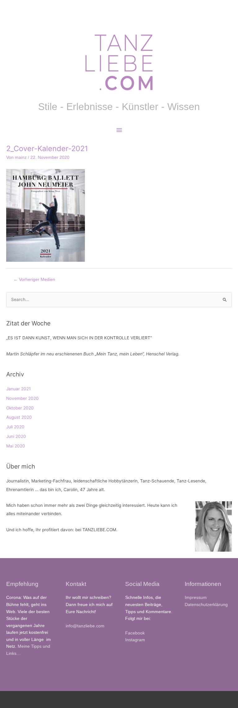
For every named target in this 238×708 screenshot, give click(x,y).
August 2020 (19, 417)
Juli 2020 (15, 426)
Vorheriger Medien (34, 279)
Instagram (135, 640)
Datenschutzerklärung (206, 604)
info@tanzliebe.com (85, 626)
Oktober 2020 (20, 407)
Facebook (135, 633)
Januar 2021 (18, 388)
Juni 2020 (16, 436)
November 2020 (22, 398)
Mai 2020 (15, 445)
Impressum (196, 597)
